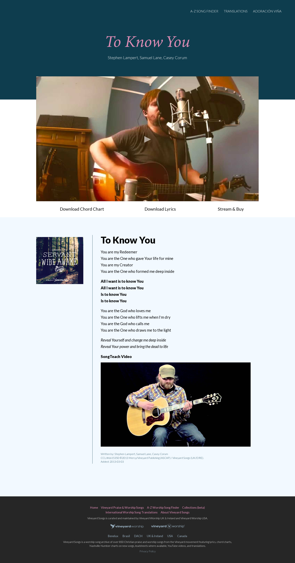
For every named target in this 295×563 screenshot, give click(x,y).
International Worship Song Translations (132, 512)
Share (64, 295)
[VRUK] (127, 527)
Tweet (55, 295)
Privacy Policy (147, 551)
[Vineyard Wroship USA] (168, 526)
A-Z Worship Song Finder (163, 507)
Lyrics (160, 208)
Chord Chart (82, 208)
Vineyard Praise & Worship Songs (122, 507)
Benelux (113, 536)
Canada (182, 536)
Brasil (126, 536)
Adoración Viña (267, 11)
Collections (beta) (193, 507)
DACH (138, 536)
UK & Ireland (155, 536)
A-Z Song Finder (204, 11)
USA (170, 536)
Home (94, 507)
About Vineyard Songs (175, 512)
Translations (236, 11)
